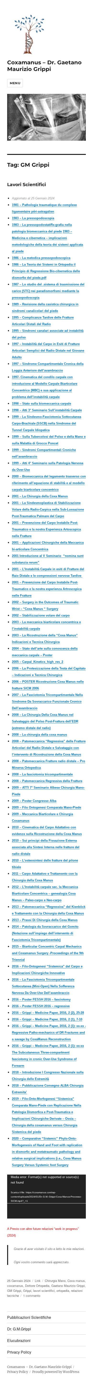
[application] (46, 1197)
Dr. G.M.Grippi (19, 1329)
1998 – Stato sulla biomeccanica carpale (41, 403)
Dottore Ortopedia (37, 1285)
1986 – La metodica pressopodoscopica (41, 258)
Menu (15, 83)
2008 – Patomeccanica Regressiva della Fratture (47, 781)
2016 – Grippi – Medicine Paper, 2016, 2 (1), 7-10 (47, 1019)
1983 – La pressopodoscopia (33, 218)
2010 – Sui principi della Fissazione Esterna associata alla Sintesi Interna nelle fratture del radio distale (45, 847)
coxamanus (15, 1285)
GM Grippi (14, 1290)
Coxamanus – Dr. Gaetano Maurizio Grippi (44, 65)
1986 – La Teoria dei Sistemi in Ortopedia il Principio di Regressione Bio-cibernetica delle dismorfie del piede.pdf (46, 271)
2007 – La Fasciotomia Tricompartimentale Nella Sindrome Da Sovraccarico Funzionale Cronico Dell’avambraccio (47, 701)
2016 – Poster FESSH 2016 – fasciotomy (41, 999)
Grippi (27, 1290)
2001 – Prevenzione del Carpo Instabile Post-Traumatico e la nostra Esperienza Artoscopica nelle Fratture (46, 529)
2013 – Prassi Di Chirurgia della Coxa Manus (45, 920)
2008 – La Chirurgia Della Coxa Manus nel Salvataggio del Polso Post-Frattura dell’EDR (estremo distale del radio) (45, 721)
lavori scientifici (44, 1290)
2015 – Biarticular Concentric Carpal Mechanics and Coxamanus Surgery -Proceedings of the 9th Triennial (48, 953)
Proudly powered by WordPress (55, 1372)
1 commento (31, 1295)
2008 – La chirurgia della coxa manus (39, 734)
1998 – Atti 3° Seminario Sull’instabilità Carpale (47, 410)
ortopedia (63, 1290)
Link (38, 1280)
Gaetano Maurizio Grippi (68, 1285)
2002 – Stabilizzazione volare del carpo (41, 615)
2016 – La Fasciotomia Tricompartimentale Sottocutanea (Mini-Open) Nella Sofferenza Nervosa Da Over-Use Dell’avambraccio (43, 986)
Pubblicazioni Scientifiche (29, 1317)
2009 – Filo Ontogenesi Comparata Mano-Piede (46, 807)
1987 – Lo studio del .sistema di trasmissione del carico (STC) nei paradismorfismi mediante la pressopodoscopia (48, 291)
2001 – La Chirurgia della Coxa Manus (40, 496)
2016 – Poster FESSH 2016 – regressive (41, 1006)
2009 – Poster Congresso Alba (34, 801)
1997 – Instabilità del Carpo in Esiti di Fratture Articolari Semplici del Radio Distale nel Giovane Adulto (48, 350)
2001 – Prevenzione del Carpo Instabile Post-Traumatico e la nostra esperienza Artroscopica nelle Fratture (47, 589)
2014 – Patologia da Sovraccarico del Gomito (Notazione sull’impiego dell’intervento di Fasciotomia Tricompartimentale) (45, 933)
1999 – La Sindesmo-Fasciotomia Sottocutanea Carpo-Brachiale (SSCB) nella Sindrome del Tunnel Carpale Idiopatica (46, 423)
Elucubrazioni (19, 1340)
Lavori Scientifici (26, 184)
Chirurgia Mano (55, 1280)
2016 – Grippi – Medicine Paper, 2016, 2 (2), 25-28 (48, 1012)
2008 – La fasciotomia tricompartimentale (42, 774)
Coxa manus (76, 1280)
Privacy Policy (19, 1352)
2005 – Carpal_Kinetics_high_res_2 (37, 662)
